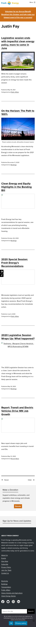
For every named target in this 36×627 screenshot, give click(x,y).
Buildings (14, 165)
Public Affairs (15, 92)
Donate (18, 506)
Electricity (4, 581)
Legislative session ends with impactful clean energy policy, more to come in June (17, 43)
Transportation (6, 587)
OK (11, 623)
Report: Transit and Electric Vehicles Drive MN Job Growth (17, 411)
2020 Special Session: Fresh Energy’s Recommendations (14, 262)
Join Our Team (6, 570)
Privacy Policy (6, 567)
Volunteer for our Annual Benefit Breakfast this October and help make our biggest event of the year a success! (18, 14)
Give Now (4, 561)
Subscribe (4, 564)
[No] (34, 620)
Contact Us (5, 573)
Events (3, 558)
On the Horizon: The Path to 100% (17, 112)
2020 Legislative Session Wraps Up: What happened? (18, 336)
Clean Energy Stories (8, 596)
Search (31, 611)
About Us (4, 555)
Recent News (15, 459)
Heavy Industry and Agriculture (11, 593)
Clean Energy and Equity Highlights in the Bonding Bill (16, 187)
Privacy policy (20, 623)
